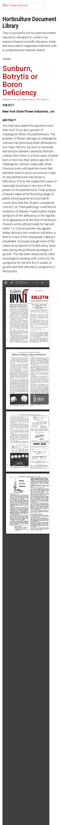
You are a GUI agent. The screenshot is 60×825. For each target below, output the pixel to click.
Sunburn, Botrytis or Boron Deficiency (20, 80)
